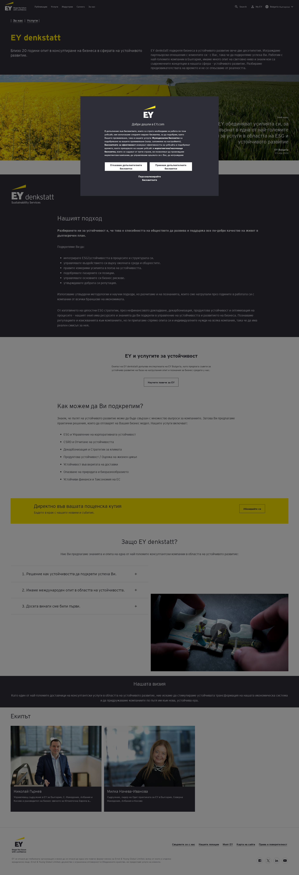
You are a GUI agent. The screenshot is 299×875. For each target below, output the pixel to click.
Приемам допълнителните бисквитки (170, 166)
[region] (149, 146)
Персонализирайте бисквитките (149, 178)
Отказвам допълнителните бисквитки (126, 166)
